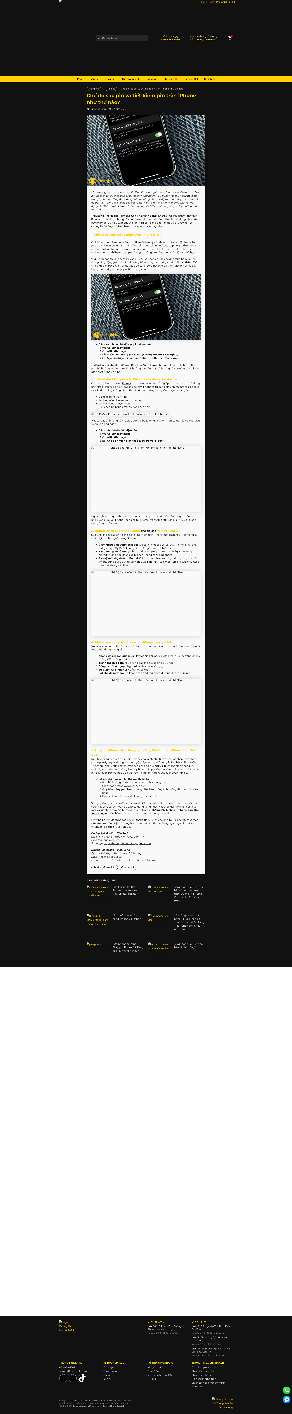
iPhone (80, 79)
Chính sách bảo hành (203, 1371)
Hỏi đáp (111, 88)
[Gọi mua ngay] (160, 38)
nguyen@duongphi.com (73, 1371)
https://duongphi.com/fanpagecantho (127, 843)
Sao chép (110, 867)
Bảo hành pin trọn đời (204, 1367)
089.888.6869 (171, 39)
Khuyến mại (154, 1367)
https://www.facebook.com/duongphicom (129, 860)
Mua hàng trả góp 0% (160, 1375)
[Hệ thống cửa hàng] (192, 38)
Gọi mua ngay (171, 36)
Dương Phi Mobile (205, 39)
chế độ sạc (148, 531)
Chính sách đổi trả (202, 1375)
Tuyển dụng (110, 1371)
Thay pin (110, 79)
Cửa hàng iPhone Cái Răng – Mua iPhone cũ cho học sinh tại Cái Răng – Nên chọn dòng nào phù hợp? (189, 922)
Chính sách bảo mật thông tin (208, 1382)
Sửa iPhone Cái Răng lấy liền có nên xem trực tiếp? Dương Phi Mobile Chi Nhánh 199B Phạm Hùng (188, 894)
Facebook (129, 867)
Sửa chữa (151, 79)
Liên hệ (107, 1378)
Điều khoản (198, 1386)
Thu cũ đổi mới (156, 1371)
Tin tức (107, 1375)
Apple (95, 79)
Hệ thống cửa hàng (206, 36)
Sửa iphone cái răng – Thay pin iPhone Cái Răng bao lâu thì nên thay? (128, 947)
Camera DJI (191, 79)
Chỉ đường (175, 1333)
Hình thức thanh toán (204, 1378)
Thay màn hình (131, 79)
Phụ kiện (168, 79)
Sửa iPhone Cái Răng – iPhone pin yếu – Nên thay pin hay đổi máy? (126, 890)
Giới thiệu (210, 79)
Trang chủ (94, 88)
